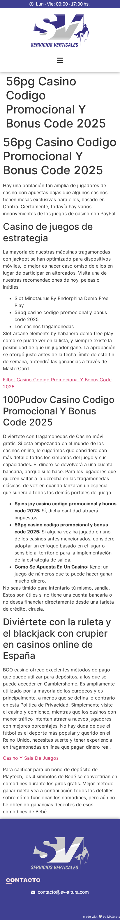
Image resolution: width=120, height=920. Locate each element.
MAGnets (113, 916)
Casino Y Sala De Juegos (31, 758)
